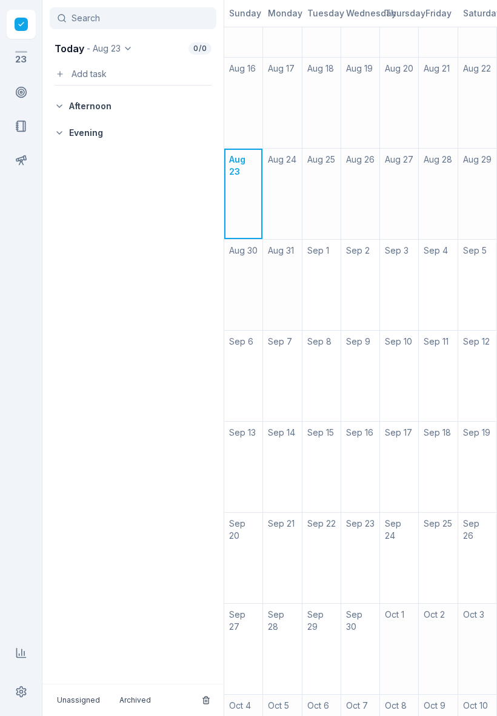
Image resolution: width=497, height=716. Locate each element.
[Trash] (206, 700)
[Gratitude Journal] (21, 126)
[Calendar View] (21, 24)
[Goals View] (21, 160)
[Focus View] (21, 92)
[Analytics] (21, 652)
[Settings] (21, 691)
